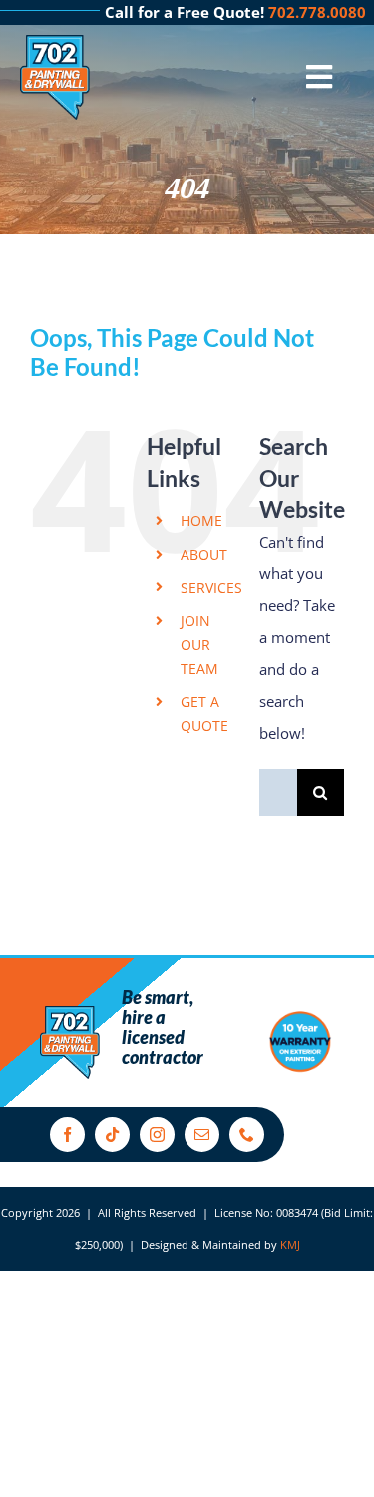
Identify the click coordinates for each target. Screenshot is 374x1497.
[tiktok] (112, 1134)
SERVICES (211, 587)
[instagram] (157, 1134)
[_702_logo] (55, 42)
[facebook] (67, 1134)
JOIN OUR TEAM (199, 644)
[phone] (246, 1134)
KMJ (290, 1244)
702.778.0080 (317, 12)
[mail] (202, 1134)
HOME (201, 520)
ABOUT (204, 554)
